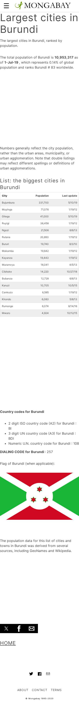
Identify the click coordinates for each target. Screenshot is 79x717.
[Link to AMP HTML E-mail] (48, 674)
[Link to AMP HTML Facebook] (39, 674)
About (22, 690)
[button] (6, 628)
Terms (56, 690)
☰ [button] (6, 6)
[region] (39, 106)
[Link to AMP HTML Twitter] (31, 674)
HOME (8, 643)
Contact (40, 690)
